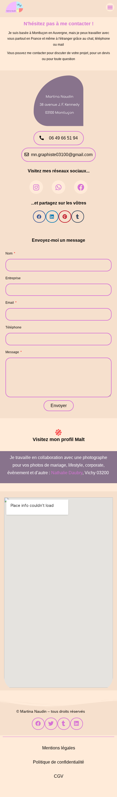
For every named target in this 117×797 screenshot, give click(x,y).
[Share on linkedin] (52, 216)
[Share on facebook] (39, 216)
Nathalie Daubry (66, 472)
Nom (9, 253)
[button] (110, 7)
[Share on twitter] (51, 724)
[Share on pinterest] (65, 216)
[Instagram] (36, 187)
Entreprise (13, 278)
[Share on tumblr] (77, 216)
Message (12, 352)
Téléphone (13, 327)
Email (10, 303)
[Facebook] (81, 187)
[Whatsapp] (58, 187)
